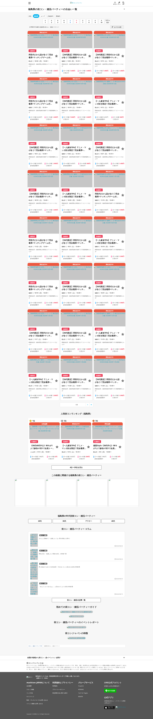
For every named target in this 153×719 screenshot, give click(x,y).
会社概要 (29, 686)
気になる (115, 4)
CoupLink (81, 686)
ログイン (119, 4)
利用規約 (54, 686)
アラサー (88, 521)
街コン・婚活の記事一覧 (76, 600)
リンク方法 (30, 693)
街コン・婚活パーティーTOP (35, 646)
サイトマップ (30, 696)
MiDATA (80, 696)
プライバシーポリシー (58, 689)
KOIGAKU (81, 689)
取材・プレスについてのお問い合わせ (37, 700)
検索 (123, 4)
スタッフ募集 (30, 689)
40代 (113, 521)
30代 (64, 521)
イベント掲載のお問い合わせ (35, 704)
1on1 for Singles (83, 693)
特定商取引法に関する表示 (59, 693)
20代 (40, 521)
